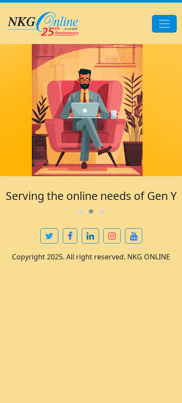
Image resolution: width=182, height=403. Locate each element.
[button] (80, 211)
